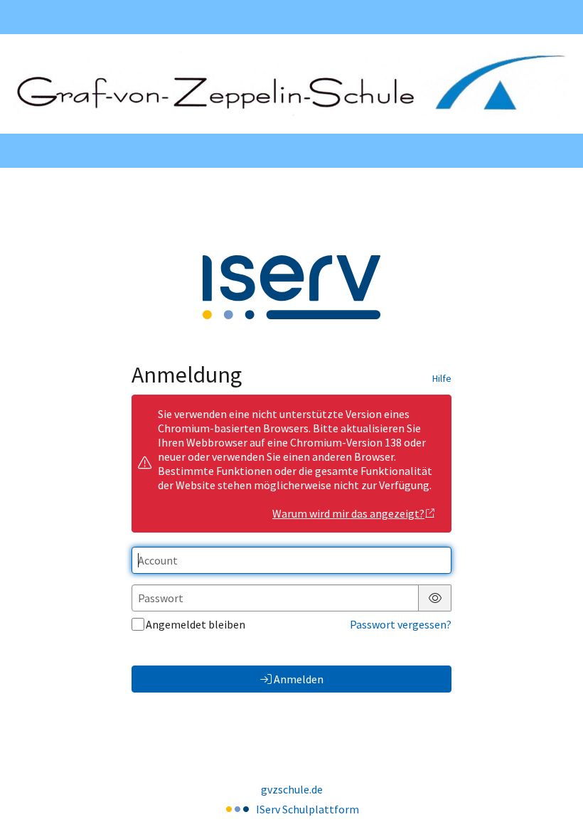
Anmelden (298, 679)
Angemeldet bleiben (195, 624)
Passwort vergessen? (400, 624)
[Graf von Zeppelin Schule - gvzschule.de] (291, 84)
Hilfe (441, 378)
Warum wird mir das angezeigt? (348, 513)
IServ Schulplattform (307, 809)
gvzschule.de (292, 789)
